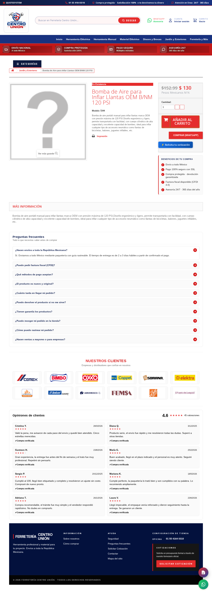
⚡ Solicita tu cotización (175, 144)
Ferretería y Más (199, 39)
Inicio (59, 39)
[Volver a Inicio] (12, 71)
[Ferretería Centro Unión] (16, 20)
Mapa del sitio (115, 558)
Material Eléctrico (129, 39)
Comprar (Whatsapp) (185, 135)
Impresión (102, 136)
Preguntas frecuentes (119, 543)
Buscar (131, 20)
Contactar (113, 553)
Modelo (96, 110)
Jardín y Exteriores (175, 39)
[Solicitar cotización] (203, 572)
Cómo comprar (71, 543)
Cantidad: (166, 102)
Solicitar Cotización (118, 548)
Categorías (27, 63)
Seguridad (113, 539)
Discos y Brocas (152, 39)
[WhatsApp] (203, 584)
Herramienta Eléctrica (78, 39)
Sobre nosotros (71, 539)
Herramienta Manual (105, 39)
